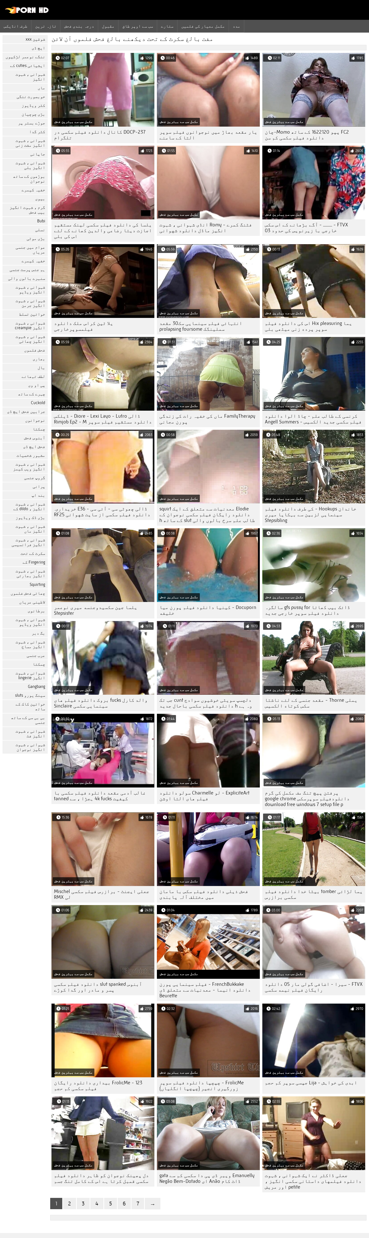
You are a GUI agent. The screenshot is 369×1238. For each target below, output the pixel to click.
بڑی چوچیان (33, 114)
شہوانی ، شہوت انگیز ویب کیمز (29, 466)
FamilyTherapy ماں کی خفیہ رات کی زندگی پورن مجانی (207, 419)
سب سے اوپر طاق (137, 26)
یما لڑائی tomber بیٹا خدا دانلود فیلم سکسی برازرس (314, 894)
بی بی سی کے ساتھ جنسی (28, 720)
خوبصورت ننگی (31, 96)
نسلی (40, 229)
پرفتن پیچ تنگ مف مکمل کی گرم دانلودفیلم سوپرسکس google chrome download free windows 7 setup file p (307, 798)
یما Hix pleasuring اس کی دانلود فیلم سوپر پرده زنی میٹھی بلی (308, 326)
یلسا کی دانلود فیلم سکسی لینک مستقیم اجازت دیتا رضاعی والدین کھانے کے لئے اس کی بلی (103, 230)
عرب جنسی (36, 655)
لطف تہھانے (33, 376)
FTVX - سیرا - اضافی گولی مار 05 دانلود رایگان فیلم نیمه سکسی (314, 987)
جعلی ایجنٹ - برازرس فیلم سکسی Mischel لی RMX (101, 894)
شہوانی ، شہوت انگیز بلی (30, 165)
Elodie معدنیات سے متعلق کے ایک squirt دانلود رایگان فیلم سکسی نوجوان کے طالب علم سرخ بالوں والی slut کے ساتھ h (207, 514)
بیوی (40, 198)
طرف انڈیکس (15, 26)
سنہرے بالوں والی (26, 278)
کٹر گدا (37, 131)
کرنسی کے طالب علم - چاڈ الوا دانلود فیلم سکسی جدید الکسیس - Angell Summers (313, 419)
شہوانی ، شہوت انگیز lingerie (30, 675)
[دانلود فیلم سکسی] (27, 12)
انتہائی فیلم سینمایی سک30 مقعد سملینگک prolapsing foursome (200, 326)
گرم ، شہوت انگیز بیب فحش (27, 210)
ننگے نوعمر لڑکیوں (25, 56)
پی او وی (36, 385)
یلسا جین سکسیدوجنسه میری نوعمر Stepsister (95, 610)
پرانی (39, 486)
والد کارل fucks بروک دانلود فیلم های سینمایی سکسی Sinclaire (101, 703)
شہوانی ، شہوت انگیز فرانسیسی (28, 542)
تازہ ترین (45, 26)
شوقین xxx (35, 39)
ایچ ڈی (38, 48)
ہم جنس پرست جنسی (27, 269)
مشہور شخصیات (31, 455)
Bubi (41, 221)
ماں (41, 87)
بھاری (39, 359)
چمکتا (39, 429)
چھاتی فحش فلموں (28, 593)
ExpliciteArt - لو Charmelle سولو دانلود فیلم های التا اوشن (204, 796)
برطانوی (36, 610)
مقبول (108, 26)
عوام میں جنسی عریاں (30, 249)
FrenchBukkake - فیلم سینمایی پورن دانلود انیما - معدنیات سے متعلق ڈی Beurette (205, 990)
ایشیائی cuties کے (27, 65)
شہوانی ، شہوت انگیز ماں (30, 529)
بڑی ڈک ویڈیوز (30, 517)
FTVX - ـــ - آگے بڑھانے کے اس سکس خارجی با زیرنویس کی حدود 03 (306, 227)
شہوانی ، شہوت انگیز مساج (30, 644)
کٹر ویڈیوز (33, 105)
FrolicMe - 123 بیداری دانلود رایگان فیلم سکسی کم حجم (98, 1085)
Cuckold (38, 402)
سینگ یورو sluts (30, 695)
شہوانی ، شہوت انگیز (30, 76)
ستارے (167, 26)
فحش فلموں (34, 350)
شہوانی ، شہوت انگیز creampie (30, 325)
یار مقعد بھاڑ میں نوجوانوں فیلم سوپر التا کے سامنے (208, 135)
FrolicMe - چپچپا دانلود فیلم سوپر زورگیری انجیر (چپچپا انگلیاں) (201, 1085)
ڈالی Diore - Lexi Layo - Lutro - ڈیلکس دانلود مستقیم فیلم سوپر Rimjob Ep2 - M (103, 419)
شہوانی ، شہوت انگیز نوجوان (30, 747)
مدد (236, 26)
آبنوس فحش (34, 437)
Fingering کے (34, 562)
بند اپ (38, 495)
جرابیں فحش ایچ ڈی (26, 411)
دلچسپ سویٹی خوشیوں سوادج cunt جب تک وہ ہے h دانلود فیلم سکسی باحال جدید (205, 703)
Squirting (37, 584)
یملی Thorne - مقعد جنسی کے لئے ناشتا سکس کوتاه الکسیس (311, 703)
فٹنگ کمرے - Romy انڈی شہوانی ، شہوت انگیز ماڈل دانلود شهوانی (205, 227)
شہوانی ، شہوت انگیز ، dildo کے (29, 506)
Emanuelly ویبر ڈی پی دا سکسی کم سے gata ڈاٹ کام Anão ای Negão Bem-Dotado (207, 1178)
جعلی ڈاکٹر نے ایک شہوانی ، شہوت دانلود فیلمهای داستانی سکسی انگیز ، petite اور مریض (313, 1181)
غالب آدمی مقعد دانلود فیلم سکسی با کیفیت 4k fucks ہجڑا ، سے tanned (100, 796)
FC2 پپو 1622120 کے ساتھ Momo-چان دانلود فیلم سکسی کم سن (307, 135)
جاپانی (37, 154)
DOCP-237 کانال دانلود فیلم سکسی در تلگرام (100, 135)
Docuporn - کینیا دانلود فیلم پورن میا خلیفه (207, 610)
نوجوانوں (35, 420)
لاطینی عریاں (32, 602)
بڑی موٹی (36, 238)
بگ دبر (38, 633)
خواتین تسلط (32, 314)
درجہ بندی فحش (79, 26)
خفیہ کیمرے (33, 190)
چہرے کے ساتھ (31, 394)
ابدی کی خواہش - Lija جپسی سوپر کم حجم (311, 1083)
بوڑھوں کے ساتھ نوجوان (29, 179)
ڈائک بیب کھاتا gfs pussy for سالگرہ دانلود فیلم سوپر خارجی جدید (307, 610)
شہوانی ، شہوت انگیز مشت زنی (30, 143)
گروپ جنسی (34, 477)
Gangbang (36, 686)
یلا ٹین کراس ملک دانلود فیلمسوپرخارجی (83, 326)
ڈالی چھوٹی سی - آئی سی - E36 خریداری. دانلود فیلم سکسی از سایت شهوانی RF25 (102, 511)
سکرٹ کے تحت (33, 553)
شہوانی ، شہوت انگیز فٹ (30, 733)
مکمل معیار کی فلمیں (203, 26)
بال (41, 367)
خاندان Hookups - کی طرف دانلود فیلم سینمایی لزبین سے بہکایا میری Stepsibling (310, 514)
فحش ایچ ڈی (34, 446)
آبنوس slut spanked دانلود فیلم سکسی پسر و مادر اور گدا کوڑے (98, 987)
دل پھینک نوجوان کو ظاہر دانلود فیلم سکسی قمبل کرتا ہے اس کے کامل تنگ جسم (101, 1178)
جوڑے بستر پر (31, 123)
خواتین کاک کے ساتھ (30, 706)
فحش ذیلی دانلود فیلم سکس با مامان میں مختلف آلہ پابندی (203, 894)
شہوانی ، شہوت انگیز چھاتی (30, 339)
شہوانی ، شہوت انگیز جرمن (30, 303)
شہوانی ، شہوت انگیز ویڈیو (30, 289)
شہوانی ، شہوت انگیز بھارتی (30, 573)
